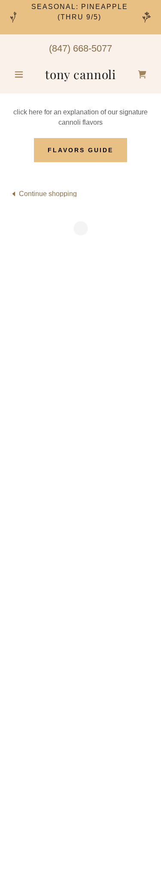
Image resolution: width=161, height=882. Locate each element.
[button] (20, 74)
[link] (80, 74)
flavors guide (80, 150)
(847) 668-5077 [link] (80, 48)
